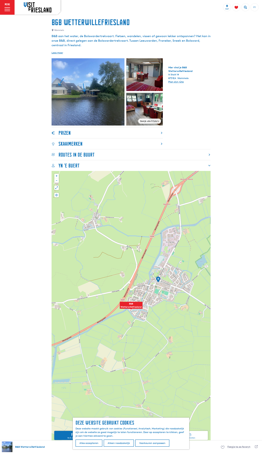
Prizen (65, 133)
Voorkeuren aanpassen (152, 443)
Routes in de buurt (77, 155)
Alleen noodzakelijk (119, 443)
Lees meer (57, 52)
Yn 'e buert (69, 166)
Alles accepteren (88, 443)
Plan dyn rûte (176, 81)
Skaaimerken (70, 144)
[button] (131, 307)
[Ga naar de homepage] (37, 7)
